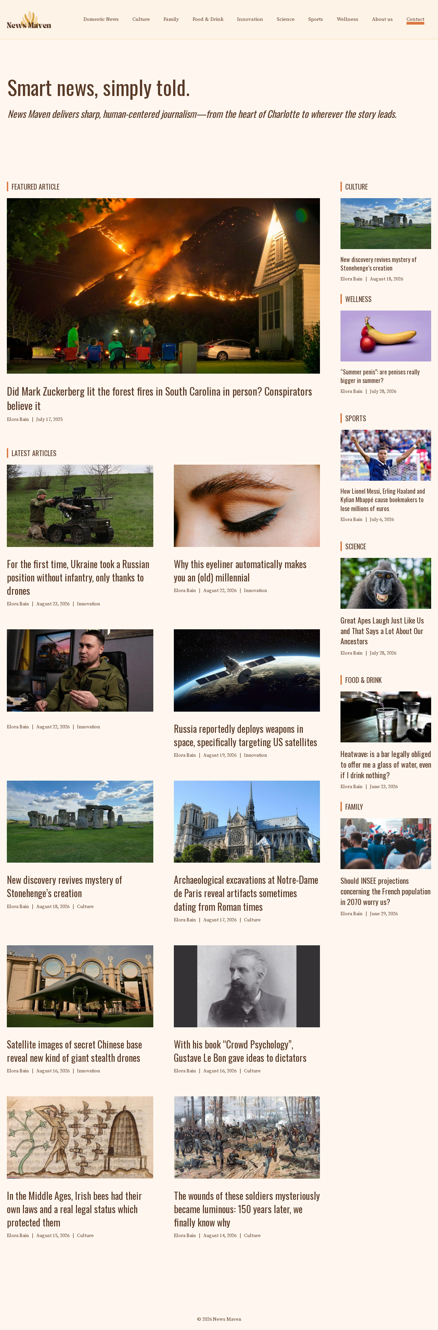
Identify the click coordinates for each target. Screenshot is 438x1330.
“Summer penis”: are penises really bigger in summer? (380, 376)
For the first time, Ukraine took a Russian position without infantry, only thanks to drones (78, 577)
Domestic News (101, 19)
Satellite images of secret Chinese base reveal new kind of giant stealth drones (74, 1051)
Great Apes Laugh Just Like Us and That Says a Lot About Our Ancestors (382, 631)
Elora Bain (351, 391)
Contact (415, 19)
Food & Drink (208, 19)
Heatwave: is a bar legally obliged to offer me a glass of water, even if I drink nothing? (385, 764)
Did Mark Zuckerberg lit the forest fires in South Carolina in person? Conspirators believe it (159, 398)
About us (382, 19)
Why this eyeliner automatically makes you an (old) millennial (240, 570)
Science (286, 19)
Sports (315, 19)
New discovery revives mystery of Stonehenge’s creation (64, 886)
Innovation (250, 19)
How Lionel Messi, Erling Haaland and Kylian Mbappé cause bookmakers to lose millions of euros (382, 499)
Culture (141, 19)
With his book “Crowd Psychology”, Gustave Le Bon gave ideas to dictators (240, 1051)
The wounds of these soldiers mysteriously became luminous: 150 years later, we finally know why (247, 1209)
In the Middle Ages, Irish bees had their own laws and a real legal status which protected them (74, 1209)
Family (171, 19)
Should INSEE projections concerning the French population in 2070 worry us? (385, 891)
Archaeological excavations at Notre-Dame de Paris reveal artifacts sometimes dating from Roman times (246, 893)
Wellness (347, 19)
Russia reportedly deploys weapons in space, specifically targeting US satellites (245, 735)
